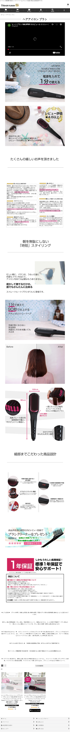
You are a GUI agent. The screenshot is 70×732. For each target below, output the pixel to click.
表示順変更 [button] (40, 665)
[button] (52, 10)
